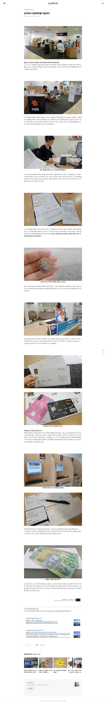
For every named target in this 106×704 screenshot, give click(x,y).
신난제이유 (53, 3)
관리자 (64, 701)
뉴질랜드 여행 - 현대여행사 (34, 620)
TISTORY (48, 701)
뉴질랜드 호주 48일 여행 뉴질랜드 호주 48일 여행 (41, 632)
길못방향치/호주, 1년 (29, 9)
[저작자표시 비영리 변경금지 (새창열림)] (42, 645)
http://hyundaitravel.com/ (33, 618)
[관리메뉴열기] (103, 350)
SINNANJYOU (58, 701)
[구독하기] (103, 353)
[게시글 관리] (31, 645)
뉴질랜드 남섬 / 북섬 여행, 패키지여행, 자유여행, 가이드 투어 (42, 622)
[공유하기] (29, 645)
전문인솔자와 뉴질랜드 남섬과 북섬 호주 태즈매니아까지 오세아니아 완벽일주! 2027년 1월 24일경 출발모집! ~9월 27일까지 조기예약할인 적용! (48, 635)
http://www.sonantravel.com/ (34, 630)
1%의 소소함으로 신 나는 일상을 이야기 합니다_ (37, 685)
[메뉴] (4, 3)
